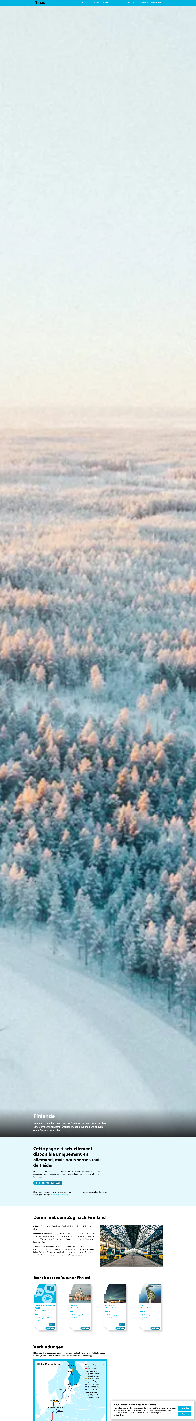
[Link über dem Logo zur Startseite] (40, 2)
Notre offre (80, 3)
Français (130, 3)
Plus (52, 1324)
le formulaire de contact (58, 1195)
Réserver (50, 1328)
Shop (105, 3)
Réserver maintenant (152, 3)
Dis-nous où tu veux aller (48, 1183)
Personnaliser (184, 1408)
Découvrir (94, 3)
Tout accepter (184, 1413)
